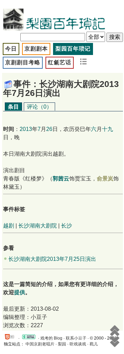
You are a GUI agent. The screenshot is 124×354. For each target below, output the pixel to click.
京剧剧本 (36, 49)
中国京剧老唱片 (39, 344)
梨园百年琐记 (73, 49)
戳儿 (94, 344)
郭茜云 (61, 178)
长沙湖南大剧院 (37, 226)
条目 (13, 107)
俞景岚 (105, 178)
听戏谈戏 (78, 344)
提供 (19, 292)
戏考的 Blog (51, 338)
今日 (11, 49)
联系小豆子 (76, 338)
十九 (107, 129)
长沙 (66, 226)
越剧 (8, 226)
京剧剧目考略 (22, 62)
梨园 (62, 344)
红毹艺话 (59, 62)
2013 (26, 129)
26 (49, 129)
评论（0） (39, 107)
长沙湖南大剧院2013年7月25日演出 (52, 259)
